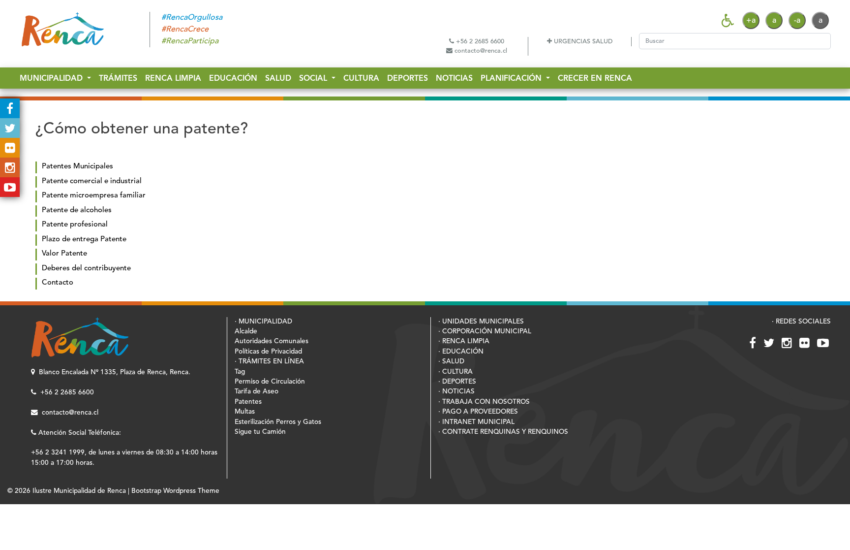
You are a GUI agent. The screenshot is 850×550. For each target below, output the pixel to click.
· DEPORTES (457, 382)
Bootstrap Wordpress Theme (175, 491)
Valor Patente (64, 254)
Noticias (454, 79)
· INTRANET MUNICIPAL (476, 422)
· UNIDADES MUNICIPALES (481, 322)
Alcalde (246, 331)
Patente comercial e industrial (92, 181)
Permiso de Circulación (270, 382)
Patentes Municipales (77, 166)
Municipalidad (52, 79)
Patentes (248, 402)
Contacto (57, 283)
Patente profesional (75, 224)
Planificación (512, 79)
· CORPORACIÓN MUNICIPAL (484, 331)
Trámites (118, 79)
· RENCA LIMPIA (463, 341)
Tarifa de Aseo (256, 391)
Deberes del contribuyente (86, 268)
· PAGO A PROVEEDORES (478, 412)
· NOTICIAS (456, 391)
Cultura (361, 79)
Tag (240, 372)
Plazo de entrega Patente (84, 239)
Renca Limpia (173, 79)
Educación (233, 79)
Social (314, 79)
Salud (278, 79)
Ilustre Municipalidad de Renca (79, 491)
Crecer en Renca (595, 79)
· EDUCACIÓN (461, 352)
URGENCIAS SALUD (582, 41)
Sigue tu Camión (260, 432)
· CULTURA (455, 372)
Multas (245, 412)
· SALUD (451, 361)
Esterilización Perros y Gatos (278, 422)
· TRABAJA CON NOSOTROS (484, 402)
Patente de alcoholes (77, 210)
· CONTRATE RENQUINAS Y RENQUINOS (503, 432)
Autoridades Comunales (271, 341)
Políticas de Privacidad (268, 352)
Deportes (407, 79)
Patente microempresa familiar (94, 195)
